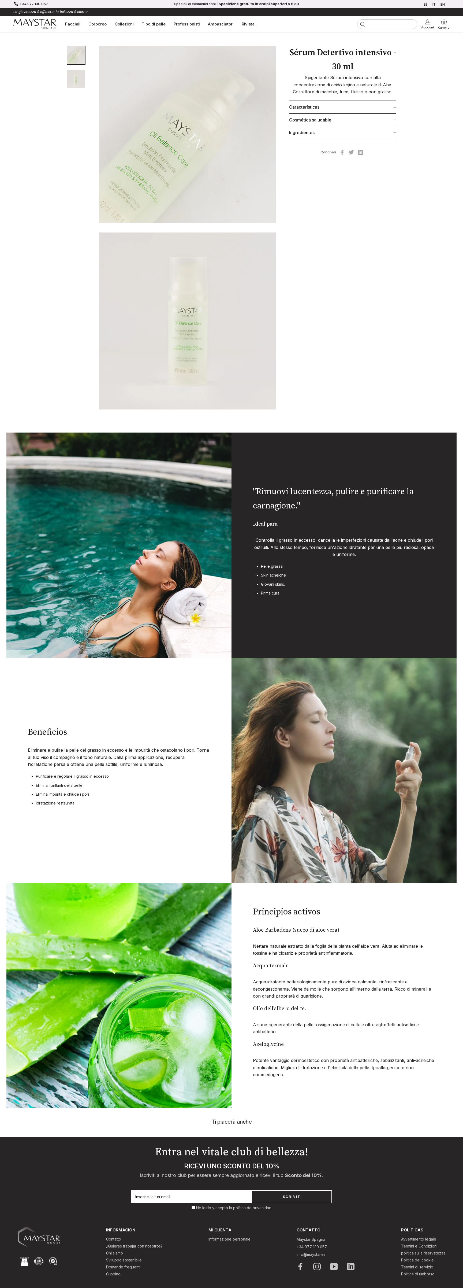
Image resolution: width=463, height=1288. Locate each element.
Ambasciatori (221, 24)
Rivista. (249, 24)
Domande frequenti (123, 1267)
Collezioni (124, 24)
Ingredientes (302, 132)
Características (304, 107)
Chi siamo (114, 1253)
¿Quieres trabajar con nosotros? (134, 1246)
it (434, 4)
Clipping (113, 1274)
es (426, 4)
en (442, 4)
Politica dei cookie (417, 1260)
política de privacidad (252, 1207)
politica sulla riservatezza (423, 1253)
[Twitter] (351, 152)
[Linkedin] (360, 152)
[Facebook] (342, 152)
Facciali (72, 24)
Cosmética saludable (310, 120)
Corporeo (97, 24)
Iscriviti (292, 1197)
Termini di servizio (417, 1267)
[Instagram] (317, 1266)
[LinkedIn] (351, 1266)
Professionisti (187, 24)
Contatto (113, 1239)
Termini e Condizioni (419, 1246)
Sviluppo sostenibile (124, 1260)
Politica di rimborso (418, 1274)
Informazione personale (229, 1239)
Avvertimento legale (418, 1239)
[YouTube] (334, 1266)
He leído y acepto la (214, 1207)
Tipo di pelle (154, 24)
